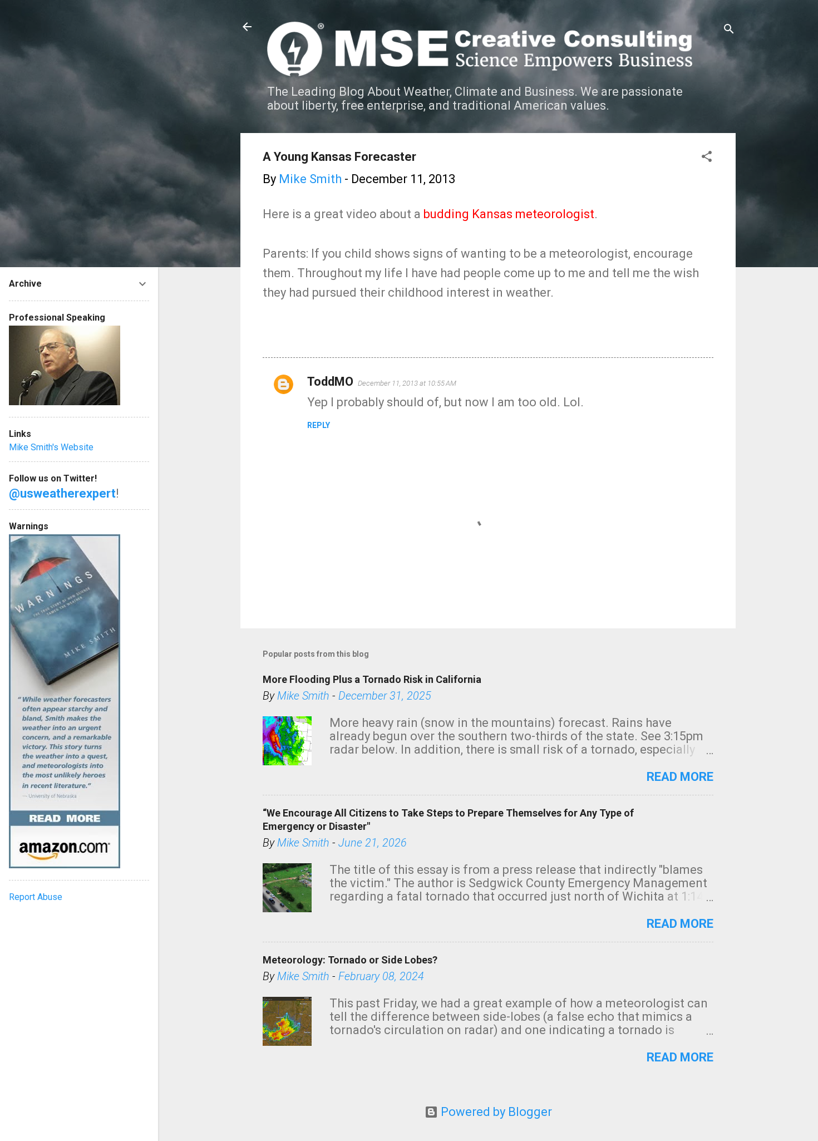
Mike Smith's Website (51, 447)
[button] (706, 158)
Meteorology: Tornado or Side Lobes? (350, 960)
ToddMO (330, 381)
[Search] (729, 30)
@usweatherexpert (62, 493)
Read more (680, 777)
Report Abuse (35, 897)
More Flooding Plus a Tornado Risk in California (372, 679)
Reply (318, 425)
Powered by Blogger (495, 1112)
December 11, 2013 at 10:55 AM (407, 383)
